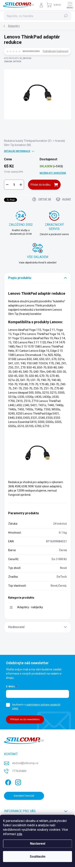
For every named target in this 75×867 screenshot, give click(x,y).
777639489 (19, 771)
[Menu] (70, 5)
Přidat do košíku (41, 184)
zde (19, 834)
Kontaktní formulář (24, 795)
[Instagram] (17, 781)
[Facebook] (7, 781)
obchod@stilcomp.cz (25, 763)
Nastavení (37, 843)
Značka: (12, 61)
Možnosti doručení (53, 173)
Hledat (65, 16)
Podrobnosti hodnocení (55, 51)
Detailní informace (17, 151)
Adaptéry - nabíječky (30, 607)
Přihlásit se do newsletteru (25, 719)
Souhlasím (37, 856)
